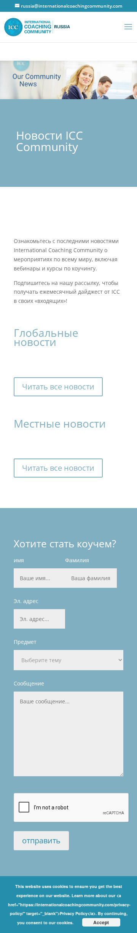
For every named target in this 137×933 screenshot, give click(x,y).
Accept (101, 922)
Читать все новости (58, 386)
